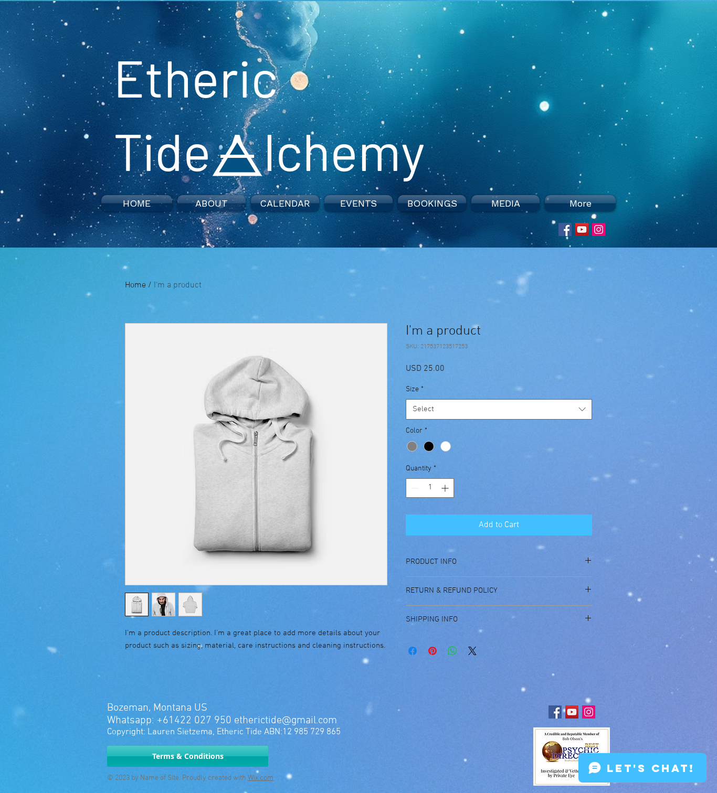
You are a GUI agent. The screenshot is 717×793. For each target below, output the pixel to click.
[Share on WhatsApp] (452, 651)
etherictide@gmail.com (285, 720)
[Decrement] (413, 488)
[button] (211, 203)
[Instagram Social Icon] (598, 229)
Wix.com (260, 778)
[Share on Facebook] (412, 651)
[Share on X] (472, 651)
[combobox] (499, 409)
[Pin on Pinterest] (432, 651)
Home (135, 285)
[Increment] (445, 488)
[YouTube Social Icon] (581, 229)
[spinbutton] (429, 488)
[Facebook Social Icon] (565, 229)
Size (415, 389)
